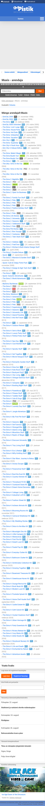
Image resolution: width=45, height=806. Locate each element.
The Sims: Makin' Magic (14, 153)
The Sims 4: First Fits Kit (14, 539)
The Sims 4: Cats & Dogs (14, 398)
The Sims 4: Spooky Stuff (14, 349)
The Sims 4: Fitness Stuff (14, 393)
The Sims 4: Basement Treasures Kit (18, 573)
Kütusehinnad (17, 1)
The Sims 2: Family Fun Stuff (16, 198)
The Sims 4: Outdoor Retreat (15, 325)
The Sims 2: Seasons (12, 221)
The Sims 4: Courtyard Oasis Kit (17, 485)
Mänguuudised (22, 72)
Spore (7, 255)
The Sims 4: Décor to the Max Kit (17, 526)
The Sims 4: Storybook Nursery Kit (18, 641)
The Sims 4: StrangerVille (14, 427)
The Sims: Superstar (12, 143)
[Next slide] (43, 72)
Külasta (12, 105)
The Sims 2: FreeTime (13, 245)
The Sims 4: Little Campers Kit (16, 534)
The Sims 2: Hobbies (12, 242)
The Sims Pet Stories (12, 229)
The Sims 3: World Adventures (16, 278)
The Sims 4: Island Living (14, 430)
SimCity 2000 (10, 117)
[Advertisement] (22, 45)
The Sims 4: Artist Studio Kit (15, 636)
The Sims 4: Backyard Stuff (15, 372)
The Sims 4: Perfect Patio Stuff (16, 336)
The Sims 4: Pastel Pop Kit (15, 547)
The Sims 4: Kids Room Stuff (16, 370)
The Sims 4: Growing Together (16, 568)
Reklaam (40, 804)
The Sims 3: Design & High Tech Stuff (19, 268)
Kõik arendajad (7, 101)
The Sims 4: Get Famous (14, 425)
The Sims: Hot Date (12, 132)
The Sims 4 (9, 323)
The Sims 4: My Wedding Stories (17, 521)
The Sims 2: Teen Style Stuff (15, 237)
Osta (38, 95)
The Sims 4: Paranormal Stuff (16, 469)
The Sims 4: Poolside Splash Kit (17, 594)
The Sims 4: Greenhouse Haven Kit (18, 578)
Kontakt (35, 804)
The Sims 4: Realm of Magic (15, 435)
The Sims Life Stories (13, 216)
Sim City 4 (8, 140)
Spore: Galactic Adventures (15, 276)
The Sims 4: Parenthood (14, 391)
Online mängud (15, 798)
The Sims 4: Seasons (12, 422)
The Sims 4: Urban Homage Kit (16, 620)
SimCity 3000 (10, 119)
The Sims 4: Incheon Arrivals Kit (17, 505)
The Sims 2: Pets (11, 200)
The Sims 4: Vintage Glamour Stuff (18, 378)
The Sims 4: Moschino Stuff (15, 432)
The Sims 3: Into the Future (15, 318)
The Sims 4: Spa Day (12, 341)
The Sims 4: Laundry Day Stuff (16, 406)
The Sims (8, 122)
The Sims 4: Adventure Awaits (16, 654)
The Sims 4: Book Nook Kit (15, 586)
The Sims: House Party (13, 130)
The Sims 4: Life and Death (15, 646)
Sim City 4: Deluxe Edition (14, 148)
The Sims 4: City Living (13, 375)
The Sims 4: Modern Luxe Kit (15, 589)
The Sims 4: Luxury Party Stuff (16, 333)
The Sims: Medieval (12, 294)
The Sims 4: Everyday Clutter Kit (17, 552)
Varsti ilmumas (11, 95)
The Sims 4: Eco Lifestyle (14, 451)
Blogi (19, 804)
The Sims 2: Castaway (14, 234)
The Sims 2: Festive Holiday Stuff (17, 208)
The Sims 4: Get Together (14, 354)
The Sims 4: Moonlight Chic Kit (16, 532)
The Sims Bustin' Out (14, 156)
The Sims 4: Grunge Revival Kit (16, 584)
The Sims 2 (9, 161)
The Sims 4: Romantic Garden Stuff (18, 362)
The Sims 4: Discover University (16, 440)
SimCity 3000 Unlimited (13, 124)
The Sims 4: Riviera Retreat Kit (16, 631)
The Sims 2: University (13, 218)
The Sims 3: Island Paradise (15, 315)
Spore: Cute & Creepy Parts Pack (17, 263)
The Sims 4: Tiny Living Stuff (16, 445)
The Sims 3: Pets (12, 299)
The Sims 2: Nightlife (12, 179)
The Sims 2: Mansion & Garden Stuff (19, 258)
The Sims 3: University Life (15, 312)
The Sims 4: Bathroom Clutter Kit (17, 558)
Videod (26, 95)
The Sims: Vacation (12, 138)
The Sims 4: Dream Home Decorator (18, 487)
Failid (20, 95)
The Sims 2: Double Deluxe (15, 252)
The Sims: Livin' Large (13, 127)
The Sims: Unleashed (12, 135)
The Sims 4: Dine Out (12, 367)
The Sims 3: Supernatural (14, 307)
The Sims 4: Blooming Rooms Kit (17, 511)
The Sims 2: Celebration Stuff (16, 224)
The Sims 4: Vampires (13, 383)
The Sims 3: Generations (14, 297)
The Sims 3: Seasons (12, 310)
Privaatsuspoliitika (27, 804)
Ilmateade (6, 1)
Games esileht (10, 72)
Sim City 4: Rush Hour (13, 145)
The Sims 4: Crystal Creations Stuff (18, 615)
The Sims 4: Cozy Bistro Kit (15, 633)
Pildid (32, 95)
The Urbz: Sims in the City (15, 164)
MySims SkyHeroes (13, 284)
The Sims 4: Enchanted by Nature (17, 649)
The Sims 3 (9, 273)
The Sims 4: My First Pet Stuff (16, 417)
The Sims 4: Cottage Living (15, 492)
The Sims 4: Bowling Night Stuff (17, 385)
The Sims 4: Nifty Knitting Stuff (16, 453)
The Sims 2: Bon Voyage (14, 231)
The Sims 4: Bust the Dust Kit (16, 474)
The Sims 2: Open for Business (16, 192)
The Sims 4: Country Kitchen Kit (17, 477)
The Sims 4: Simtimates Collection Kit (19, 563)
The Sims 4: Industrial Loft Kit (16, 495)
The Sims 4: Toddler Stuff (14, 396)
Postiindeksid (30, 1)
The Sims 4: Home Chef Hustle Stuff (18, 599)
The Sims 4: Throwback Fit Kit (16, 482)
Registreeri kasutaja (21, 676)
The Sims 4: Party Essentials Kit (17, 625)
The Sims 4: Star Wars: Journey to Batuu (20, 458)
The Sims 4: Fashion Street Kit (16, 500)
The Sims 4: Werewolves (14, 537)
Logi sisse (6, 676)
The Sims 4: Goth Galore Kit (15, 610)
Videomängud (35, 72)
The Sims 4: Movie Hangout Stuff (17, 357)
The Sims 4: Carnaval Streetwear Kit (18, 516)
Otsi (40, 91)
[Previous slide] (2, 72)
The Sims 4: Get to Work (14, 331)
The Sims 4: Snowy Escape (15, 464)
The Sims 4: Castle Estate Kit (15, 605)
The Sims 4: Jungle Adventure (16, 412)
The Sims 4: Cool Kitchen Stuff (16, 344)
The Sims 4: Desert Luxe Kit (15, 542)
